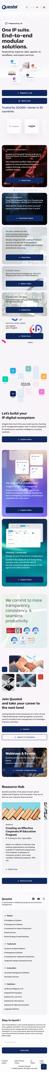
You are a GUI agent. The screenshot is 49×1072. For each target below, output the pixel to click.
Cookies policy (5, 1062)
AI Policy (32, 1062)
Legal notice (42, 1062)
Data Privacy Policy (19, 1062)
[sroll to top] (44, 1067)
